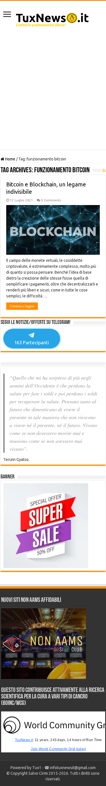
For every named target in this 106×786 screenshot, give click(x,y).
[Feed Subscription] (103, 170)
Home (9, 159)
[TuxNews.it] (53, 18)
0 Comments (51, 200)
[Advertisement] (53, 91)
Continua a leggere (22, 306)
